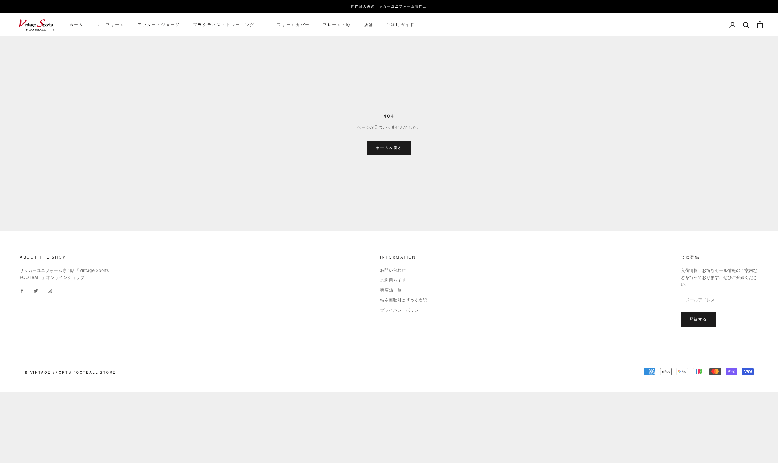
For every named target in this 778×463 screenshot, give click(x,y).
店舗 (369, 24)
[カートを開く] (760, 24)
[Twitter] (36, 290)
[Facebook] (22, 290)
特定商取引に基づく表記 (403, 300)
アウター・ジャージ (158, 24)
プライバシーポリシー (401, 310)
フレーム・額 (337, 24)
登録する (698, 319)
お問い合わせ (393, 270)
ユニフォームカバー (288, 24)
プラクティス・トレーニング (224, 24)
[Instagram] (50, 290)
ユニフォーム (110, 24)
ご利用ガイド (400, 24)
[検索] (746, 25)
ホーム (76, 24)
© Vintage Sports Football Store (69, 372)
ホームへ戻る (389, 148)
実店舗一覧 (390, 290)
